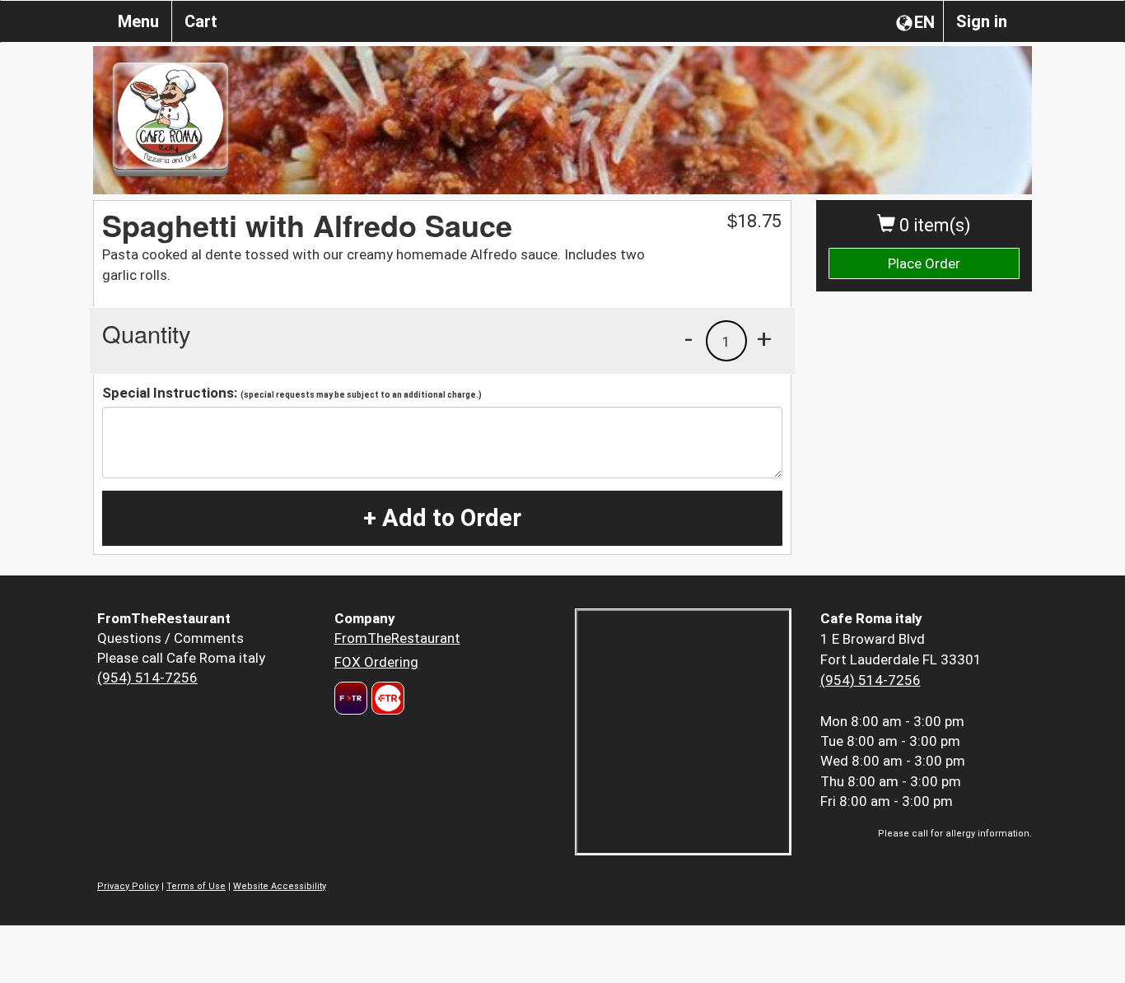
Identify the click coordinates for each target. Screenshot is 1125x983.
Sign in (981, 21)
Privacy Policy (128, 886)
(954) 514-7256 (147, 677)
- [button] (688, 338)
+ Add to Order (442, 518)
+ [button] (764, 338)
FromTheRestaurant (397, 638)
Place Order (924, 263)
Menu (138, 21)
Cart (200, 21)
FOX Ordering (376, 662)
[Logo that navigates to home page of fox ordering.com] (385, 698)
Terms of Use (196, 886)
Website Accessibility (279, 886)
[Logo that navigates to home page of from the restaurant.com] (350, 698)
